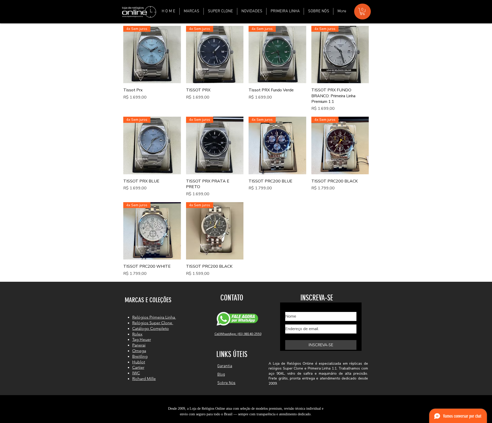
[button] (191, 11)
